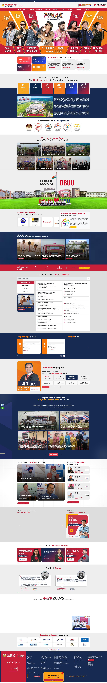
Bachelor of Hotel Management (44, 312)
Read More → (26, 350)
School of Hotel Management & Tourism (61, 660)
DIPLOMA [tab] (26, 288)
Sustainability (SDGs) (44, 671)
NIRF (41, 666)
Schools (32, 9)
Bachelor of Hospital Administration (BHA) (73, 313)
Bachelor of (67, 310)
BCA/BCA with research (42, 287)
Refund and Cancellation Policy (33, 666)
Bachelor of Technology (42, 284)
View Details (21, 258)
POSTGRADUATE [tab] (26, 285)
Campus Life (29, 662)
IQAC (47, 1)
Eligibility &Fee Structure (35, 269)
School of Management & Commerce (60, 657)
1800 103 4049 (90, 664)
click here (51, 67)
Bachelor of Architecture (69, 285)
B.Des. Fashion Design (69, 293)
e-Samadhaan (30, 672)
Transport (42, 667)
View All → (21, 355)
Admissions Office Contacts (79, 660)
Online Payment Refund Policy (79, 661)
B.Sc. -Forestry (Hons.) (42, 322)
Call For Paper (43, 668)
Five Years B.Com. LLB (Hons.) (70, 322)
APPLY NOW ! (53, 680)
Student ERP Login (77, 667)
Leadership (29, 661)
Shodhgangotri (30, 671)
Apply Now (84, 267)
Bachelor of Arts (68, 290)
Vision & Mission (44, 656)
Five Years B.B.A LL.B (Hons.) (70, 320)
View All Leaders (22, 504)
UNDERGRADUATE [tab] (25, 282)
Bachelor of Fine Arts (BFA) (70, 291)
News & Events (43, 662)
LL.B (65, 317)
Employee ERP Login (78, 666)
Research (63, 9)
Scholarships (59, 268)
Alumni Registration (44, 660)
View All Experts (72, 503)
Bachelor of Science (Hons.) (70, 303)
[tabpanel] (69, 64)
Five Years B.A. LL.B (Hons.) (70, 319)
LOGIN (53, 1)
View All (53, 650)
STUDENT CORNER (77, 1)
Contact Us (86, 9)
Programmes (39, 9)
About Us (25, 9)
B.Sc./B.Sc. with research (43, 289)
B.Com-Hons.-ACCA (42, 296)
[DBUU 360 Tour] (2, 404)
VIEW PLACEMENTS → (55, 388)
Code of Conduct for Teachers (33, 668)
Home (19, 9)
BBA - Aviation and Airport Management (46, 299)
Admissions (47, 9)
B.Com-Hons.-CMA (41, 298)
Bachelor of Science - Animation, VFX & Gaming (47, 328)
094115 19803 (90, 667)
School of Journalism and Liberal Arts (61, 661)
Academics (55, 9)
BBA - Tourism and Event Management (45, 313)
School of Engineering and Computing (61, 656)
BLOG (82, 1)
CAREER (56, 1)
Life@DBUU (78, 9)
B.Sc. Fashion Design (69, 294)
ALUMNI (59, 1)
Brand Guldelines (30, 673)
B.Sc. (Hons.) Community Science (44, 319)
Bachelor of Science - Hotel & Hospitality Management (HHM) (48, 310)
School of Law (56, 669)
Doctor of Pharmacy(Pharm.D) (43, 305)
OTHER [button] (62, 1)
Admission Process (47, 269)
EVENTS (50, 1)
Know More (73, 226)
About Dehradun (44, 661)
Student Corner (77, 665)
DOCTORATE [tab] (26, 291)
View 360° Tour (32, 115)
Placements (70, 9)
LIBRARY (84, 1)
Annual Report (43, 657)
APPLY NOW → (46, 388)
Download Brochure (72, 267)
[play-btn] (36, 559)
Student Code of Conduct (32, 667)
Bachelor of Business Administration (45, 293)
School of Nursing (57, 666)
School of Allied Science (58, 662)
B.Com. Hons (40, 295)
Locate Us (41, 115)
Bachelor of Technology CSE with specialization (47, 286)
